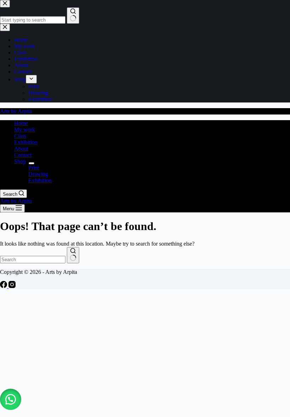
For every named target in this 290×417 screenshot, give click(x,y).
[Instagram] (12, 286)
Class (20, 136)
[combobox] (32, 259)
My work (24, 130)
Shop (20, 161)
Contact (22, 155)
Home (21, 123)
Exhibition (25, 142)
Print (33, 168)
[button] (10, 399)
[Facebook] (4, 286)
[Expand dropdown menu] (31, 163)
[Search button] (73, 255)
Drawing (38, 174)
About (21, 149)
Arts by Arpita (16, 111)
